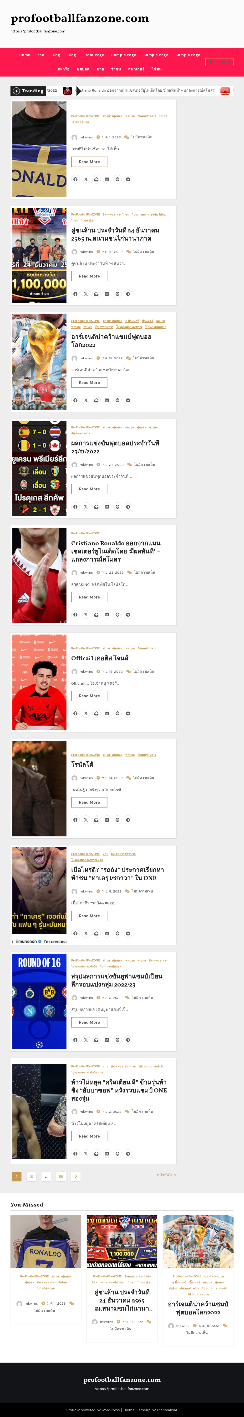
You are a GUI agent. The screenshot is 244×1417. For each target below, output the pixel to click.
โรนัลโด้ (82, 765)
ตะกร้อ (64, 69)
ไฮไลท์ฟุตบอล (80, 122)
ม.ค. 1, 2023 (112, 137)
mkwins (86, 137)
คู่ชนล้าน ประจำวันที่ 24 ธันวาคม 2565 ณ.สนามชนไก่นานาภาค (115, 234)
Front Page (93, 54)
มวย (100, 69)
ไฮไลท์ (163, 116)
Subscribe (222, 62)
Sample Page (123, 54)
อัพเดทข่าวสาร (146, 116)
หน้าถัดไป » (166, 1175)
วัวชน (116, 69)
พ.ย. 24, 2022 (113, 464)
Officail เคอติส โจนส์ (99, 658)
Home (24, 54)
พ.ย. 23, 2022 (113, 572)
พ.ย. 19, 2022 (113, 671)
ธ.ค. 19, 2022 (113, 252)
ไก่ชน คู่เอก (88, 220)
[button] (12, 62)
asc (40, 54)
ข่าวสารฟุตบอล (112, 116)
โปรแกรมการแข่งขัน (129, 327)
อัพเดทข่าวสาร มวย (123, 854)
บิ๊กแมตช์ (147, 321)
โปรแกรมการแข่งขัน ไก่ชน (149, 214)
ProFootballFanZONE (85, 116)
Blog (55, 54)
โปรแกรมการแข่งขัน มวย (87, 860)
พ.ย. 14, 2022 (113, 778)
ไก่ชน (157, 69)
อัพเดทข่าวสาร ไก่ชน (116, 214)
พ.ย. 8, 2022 (112, 891)
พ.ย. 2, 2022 (112, 1111)
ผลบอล (160, 321)
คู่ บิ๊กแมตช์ (132, 321)
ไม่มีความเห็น (141, 137)
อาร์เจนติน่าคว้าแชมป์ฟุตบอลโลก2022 (111, 341)
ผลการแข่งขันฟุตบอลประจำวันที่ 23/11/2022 (115, 447)
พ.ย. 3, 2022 (112, 998)
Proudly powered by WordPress (93, 1410)
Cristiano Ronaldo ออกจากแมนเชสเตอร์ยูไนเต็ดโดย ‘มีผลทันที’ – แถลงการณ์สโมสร (116, 551)
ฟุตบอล (83, 69)
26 (60, 1176)
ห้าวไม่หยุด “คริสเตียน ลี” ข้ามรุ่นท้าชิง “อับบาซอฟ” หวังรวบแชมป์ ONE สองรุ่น (119, 1090)
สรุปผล (87, 327)
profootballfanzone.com (79, 18)
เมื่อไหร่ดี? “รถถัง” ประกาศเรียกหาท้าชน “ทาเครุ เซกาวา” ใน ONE (117, 874)
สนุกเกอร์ (136, 69)
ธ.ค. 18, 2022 (113, 358)
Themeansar (167, 1410)
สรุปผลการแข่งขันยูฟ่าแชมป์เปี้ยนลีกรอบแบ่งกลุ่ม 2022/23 (117, 980)
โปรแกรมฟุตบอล (155, 327)
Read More (89, 161)
